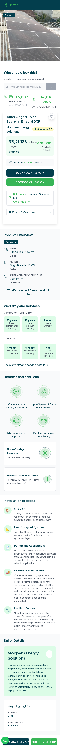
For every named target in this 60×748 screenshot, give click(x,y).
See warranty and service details (24, 364)
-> (51, 86)
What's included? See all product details (28, 292)
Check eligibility (21, 201)
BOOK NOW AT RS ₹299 (30, 172)
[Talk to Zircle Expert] (5, 740)
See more (14, 151)
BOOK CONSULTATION (30, 182)
